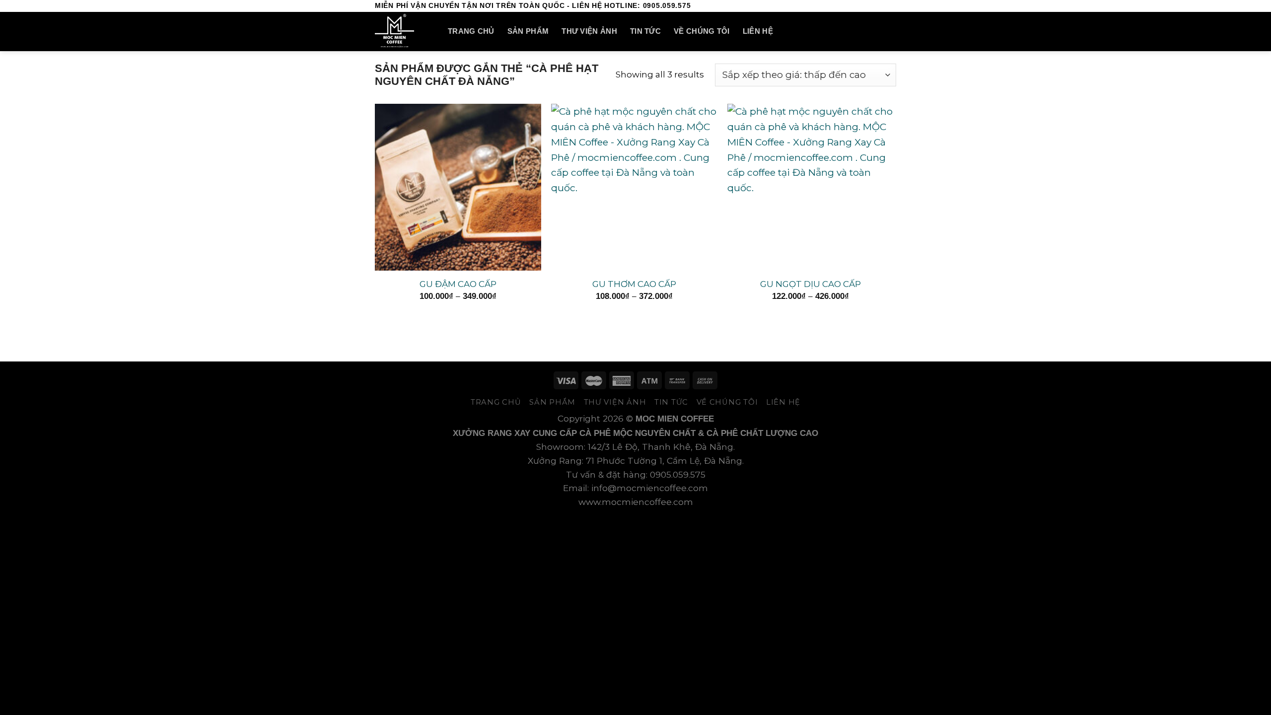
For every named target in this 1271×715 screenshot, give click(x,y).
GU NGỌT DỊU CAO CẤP (810, 284)
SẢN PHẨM (528, 31)
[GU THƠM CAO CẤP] (634, 187)
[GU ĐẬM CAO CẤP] (458, 187)
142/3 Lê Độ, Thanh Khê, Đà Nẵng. (661, 446)
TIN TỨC (645, 31)
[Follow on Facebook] (844, 6)
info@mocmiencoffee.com (649, 488)
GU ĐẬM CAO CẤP (458, 284)
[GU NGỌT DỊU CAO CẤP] (810, 187)
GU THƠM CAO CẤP (634, 284)
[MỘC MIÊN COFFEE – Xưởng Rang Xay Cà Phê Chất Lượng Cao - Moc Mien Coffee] (404, 31)
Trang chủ (471, 31)
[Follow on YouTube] (890, 6)
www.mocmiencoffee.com (635, 502)
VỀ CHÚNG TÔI (702, 31)
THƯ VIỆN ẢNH (589, 31)
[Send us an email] (867, 6)
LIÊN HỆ (758, 31)
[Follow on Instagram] (855, 6)
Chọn (458, 316)
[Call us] (878, 6)
